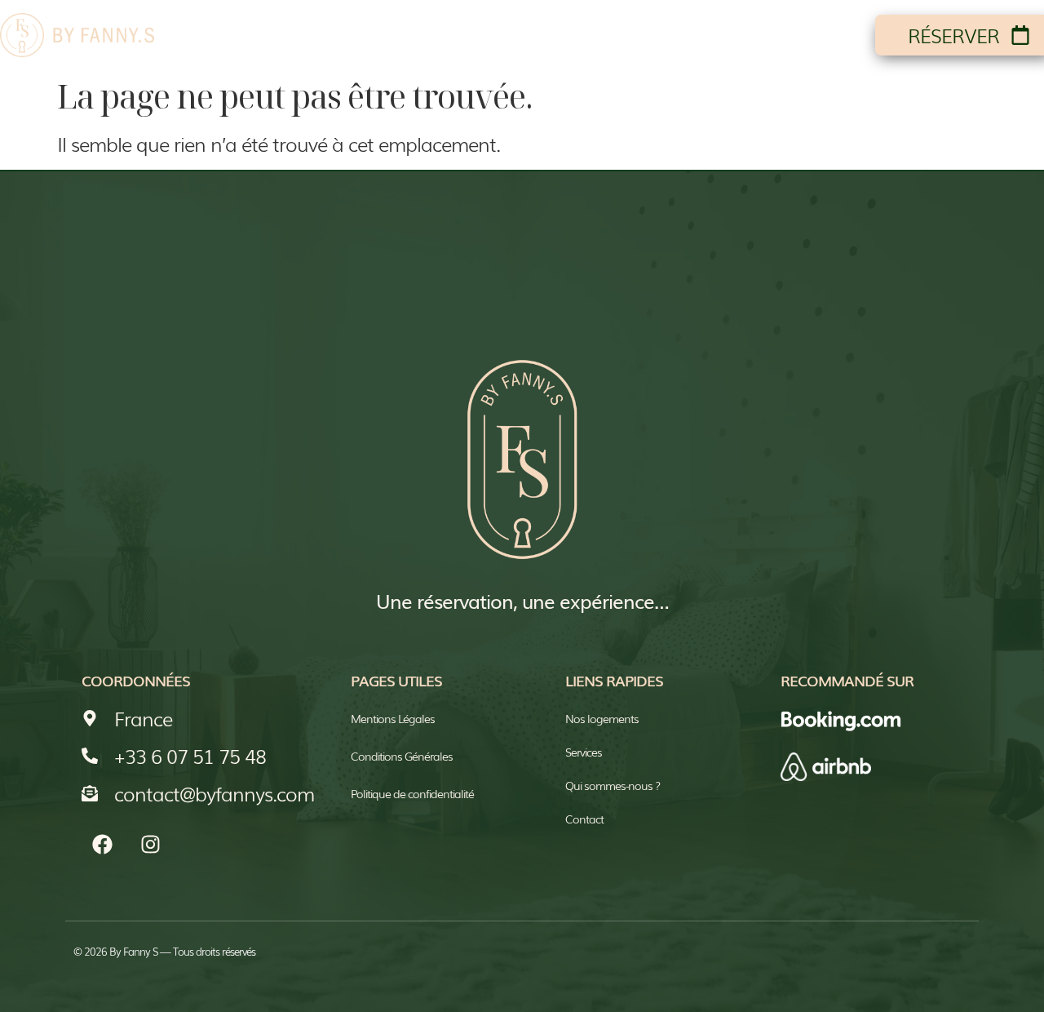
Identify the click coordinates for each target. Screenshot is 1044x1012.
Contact (810, 34)
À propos (579, 34)
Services (695, 34)
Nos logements (428, 34)
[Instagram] (150, 844)
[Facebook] (102, 844)
